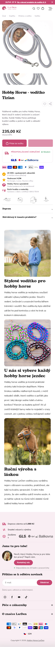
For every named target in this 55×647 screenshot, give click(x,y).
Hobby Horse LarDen (35, 640)
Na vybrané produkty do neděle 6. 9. (31, 2)
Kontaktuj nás (23, 562)
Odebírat (44, 582)
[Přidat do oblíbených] (44, 103)
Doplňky (12, 16)
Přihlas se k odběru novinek (22, 574)
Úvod (4, 16)
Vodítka (37, 16)
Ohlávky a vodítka (24, 16)
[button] (52, 2)
